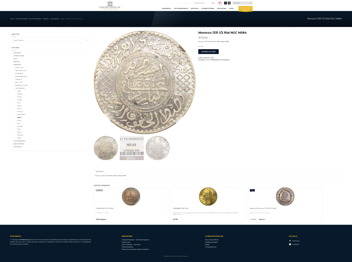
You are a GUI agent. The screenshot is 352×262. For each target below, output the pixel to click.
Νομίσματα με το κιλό (21, 85)
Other (208, 60)
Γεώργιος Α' (18, 79)
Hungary (20, 126)
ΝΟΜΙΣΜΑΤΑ (215, 60)
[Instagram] (229, 3)
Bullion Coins (19, 67)
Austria (19, 97)
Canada (19, 100)
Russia (19, 120)
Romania (20, 135)
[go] (251, 3)
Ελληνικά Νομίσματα (21, 76)
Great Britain (21, 114)
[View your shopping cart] (220, 3)
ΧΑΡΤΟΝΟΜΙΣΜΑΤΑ (19, 141)
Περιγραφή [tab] (99, 171)
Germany (20, 111)
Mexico (19, 132)
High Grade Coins (20, 70)
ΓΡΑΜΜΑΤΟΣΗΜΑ (18, 56)
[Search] (87, 40)
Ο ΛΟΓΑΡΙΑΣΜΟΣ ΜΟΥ (199, 3)
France (19, 108)
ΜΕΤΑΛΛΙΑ (16, 61)
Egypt (19, 91)
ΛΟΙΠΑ (15, 59)
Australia (19, 94)
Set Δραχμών (19, 73)
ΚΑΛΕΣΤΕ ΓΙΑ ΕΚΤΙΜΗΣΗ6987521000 (246, 9)
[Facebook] (225, 3)
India (18, 129)
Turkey (19, 138)
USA (18, 123)
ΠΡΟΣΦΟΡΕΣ (17, 147)
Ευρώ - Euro (19, 82)
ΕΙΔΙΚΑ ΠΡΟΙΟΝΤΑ (18, 144)
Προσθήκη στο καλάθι (208, 51)
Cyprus (19, 106)
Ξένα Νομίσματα (224, 60)
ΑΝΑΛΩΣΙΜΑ (17, 53)
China (19, 103)
